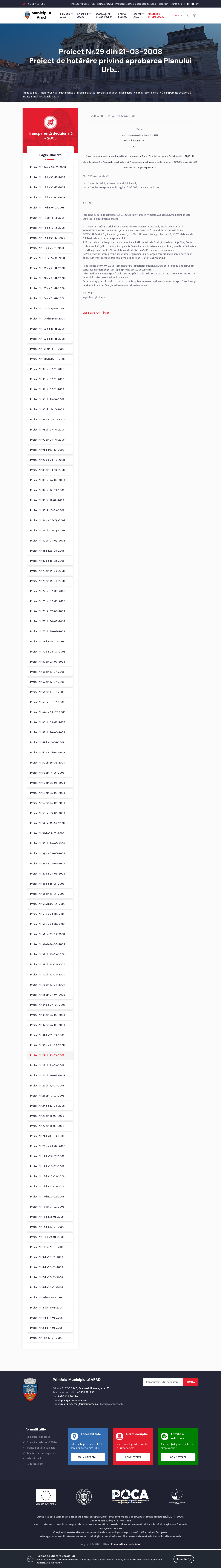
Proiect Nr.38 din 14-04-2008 (47, 964)
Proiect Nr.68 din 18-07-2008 (47, 671)
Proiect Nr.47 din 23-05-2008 (47, 873)
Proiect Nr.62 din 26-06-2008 (47, 732)
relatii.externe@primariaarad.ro (79, 1403)
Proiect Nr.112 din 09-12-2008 (47, 237)
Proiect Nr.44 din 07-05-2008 (47, 903)
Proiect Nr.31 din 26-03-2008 (47, 1035)
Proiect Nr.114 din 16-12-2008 (47, 217)
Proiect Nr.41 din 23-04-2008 (47, 934)
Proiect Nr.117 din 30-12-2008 (47, 187)
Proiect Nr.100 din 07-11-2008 (47, 358)
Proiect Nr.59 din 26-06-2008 (47, 762)
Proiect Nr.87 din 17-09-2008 (47, 490)
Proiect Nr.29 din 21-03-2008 (47, 1055)
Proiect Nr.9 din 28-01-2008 (46, 1257)
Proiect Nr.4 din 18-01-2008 (46, 1307)
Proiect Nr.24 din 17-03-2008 (47, 1105)
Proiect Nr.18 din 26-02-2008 (47, 1166)
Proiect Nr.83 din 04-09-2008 (47, 530)
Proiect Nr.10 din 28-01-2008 (47, 1247)
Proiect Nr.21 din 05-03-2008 (47, 1136)
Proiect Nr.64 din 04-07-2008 (47, 712)
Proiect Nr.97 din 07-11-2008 (47, 389)
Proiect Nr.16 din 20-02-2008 (47, 1186)
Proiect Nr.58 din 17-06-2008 (47, 772)
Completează (133, 1457)
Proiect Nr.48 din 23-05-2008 (47, 863)
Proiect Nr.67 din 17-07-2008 (47, 681)
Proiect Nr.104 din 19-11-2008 (47, 318)
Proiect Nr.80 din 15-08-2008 (47, 560)
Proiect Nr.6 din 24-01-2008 (46, 1287)
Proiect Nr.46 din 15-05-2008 (47, 883)
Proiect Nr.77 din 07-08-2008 (47, 591)
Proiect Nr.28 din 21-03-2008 (47, 1065)
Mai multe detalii (88, 1457)
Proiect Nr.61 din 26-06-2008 (47, 742)
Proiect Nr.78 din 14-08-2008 (47, 580)
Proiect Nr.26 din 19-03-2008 (47, 1085)
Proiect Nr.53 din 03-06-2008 (47, 813)
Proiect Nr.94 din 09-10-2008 (47, 419)
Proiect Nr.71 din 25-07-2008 (47, 641)
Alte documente (64, 92)
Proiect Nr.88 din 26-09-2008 (47, 480)
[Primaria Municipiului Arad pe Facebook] (188, 4)
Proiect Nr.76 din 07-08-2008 (47, 601)
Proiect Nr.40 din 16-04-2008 (47, 944)
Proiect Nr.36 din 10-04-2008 (47, 984)
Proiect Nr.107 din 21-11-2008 (47, 288)
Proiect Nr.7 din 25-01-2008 (46, 1277)
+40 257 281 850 (35, 3)
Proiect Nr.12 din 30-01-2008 (47, 1226)
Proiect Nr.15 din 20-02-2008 (47, 1196)
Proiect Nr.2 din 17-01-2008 (46, 1327)
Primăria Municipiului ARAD (126, 1544)
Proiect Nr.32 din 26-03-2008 (47, 1025)
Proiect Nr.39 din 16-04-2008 (47, 954)
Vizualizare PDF (91, 312)
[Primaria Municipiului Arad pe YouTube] (193, 4)
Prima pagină (30, 92)
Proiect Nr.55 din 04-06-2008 (47, 802)
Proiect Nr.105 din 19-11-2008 (47, 308)
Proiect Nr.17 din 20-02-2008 (47, 1176)
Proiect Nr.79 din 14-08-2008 (47, 570)
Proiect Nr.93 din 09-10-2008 (47, 429)
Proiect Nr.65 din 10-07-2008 (47, 702)
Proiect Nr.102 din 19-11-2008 (47, 338)
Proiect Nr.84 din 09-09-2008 (47, 520)
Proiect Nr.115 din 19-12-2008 (47, 207)
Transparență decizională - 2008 (41, 96)
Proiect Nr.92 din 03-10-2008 (47, 439)
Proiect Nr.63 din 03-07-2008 (47, 722)
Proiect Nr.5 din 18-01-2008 (46, 1297)
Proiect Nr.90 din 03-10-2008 (47, 459)
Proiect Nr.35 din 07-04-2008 (47, 994)
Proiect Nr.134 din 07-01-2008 (48, 167)
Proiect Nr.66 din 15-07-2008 (47, 691)
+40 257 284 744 (68, 1396)
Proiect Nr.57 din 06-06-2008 (47, 782)
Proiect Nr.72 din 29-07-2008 (47, 631)
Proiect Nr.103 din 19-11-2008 (47, 328)
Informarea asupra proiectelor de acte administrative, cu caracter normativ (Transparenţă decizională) (134, 92)
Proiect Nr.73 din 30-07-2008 (47, 621)
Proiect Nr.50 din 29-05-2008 (47, 843)
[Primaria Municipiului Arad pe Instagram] (197, 4)
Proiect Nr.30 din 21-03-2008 (47, 1045)
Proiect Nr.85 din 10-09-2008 (47, 510)
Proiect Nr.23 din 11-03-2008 (47, 1115)
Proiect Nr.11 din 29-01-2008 (47, 1236)
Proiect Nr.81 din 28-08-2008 (47, 550)
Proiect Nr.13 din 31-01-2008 (47, 1216)
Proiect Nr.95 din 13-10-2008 (47, 409)
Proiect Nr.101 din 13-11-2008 (47, 348)
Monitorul (46, 92)
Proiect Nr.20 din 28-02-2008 (47, 1146)
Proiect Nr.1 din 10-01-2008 (46, 1337)
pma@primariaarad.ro (74, 1400)
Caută (191, 1382)
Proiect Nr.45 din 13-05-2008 (47, 893)
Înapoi (106, 312)
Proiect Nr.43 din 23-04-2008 (47, 913)
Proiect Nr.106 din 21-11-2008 (47, 298)
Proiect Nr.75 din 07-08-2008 (47, 611)
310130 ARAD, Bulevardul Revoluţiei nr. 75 (85, 1388)
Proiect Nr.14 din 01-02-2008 (47, 1206)
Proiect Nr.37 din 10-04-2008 (47, 974)
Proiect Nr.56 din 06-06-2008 (47, 792)
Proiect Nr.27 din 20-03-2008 (47, 1075)
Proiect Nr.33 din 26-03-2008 (47, 1014)
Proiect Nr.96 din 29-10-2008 (47, 399)
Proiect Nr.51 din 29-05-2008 (47, 833)
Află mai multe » (54, 1562)
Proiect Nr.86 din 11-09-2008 (47, 500)
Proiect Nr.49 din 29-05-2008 (47, 853)
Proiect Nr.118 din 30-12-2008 (47, 177)
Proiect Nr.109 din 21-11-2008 (47, 268)
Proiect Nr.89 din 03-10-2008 (47, 469)
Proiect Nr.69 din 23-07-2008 (47, 661)
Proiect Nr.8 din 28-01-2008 (46, 1267)
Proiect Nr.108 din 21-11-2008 (47, 278)
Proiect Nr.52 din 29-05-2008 (47, 823)
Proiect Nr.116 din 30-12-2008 (47, 197)
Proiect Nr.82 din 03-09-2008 (47, 540)
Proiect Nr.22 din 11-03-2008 (47, 1125)
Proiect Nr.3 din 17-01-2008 (46, 1317)
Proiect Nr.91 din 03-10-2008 (47, 449)
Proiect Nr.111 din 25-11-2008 (47, 247)
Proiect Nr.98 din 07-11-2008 (47, 379)
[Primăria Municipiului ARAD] (38, 14)
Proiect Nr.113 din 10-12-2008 (47, 227)
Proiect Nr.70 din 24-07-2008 (47, 651)
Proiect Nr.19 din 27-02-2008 (47, 1156)
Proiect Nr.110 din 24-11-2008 (47, 258)
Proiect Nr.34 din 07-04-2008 (47, 1004)
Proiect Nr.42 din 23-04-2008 (47, 924)
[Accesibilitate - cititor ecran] (194, 15)
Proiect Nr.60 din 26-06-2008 (47, 752)
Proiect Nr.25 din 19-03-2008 (47, 1095)
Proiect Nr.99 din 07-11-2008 (47, 369)
